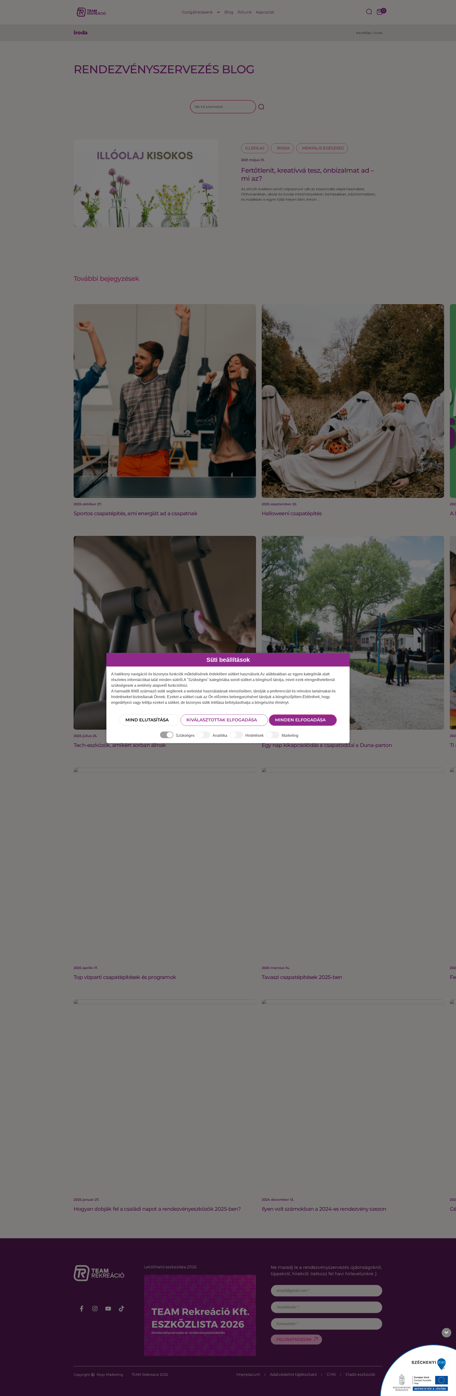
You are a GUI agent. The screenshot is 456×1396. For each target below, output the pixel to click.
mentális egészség (323, 148)
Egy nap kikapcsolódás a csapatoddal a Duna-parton (327, 745)
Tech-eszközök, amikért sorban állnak (120, 745)
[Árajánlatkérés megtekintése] (379, 12)
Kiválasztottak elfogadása (221, 720)
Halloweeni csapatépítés (292, 513)
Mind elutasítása (147, 720)
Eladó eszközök (360, 1374)
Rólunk (245, 12)
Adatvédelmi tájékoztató (293, 1374)
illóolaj (254, 148)
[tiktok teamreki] (121, 1308)
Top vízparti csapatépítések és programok (125, 977)
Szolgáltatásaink (197, 12)
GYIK (331, 1374)
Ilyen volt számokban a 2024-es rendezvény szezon (324, 1209)
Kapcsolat (265, 12)
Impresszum (248, 1374)
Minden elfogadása (300, 720)
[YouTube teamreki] (108, 1308)
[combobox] (223, 106)
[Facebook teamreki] (81, 1308)
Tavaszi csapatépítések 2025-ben (302, 977)
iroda (283, 148)
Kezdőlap (363, 33)
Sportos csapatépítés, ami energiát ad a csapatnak (135, 513)
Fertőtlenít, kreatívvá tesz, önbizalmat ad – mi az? (307, 174)
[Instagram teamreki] (95, 1308)
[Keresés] (261, 106)
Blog (228, 12)
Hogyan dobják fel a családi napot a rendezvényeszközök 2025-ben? (157, 1209)
